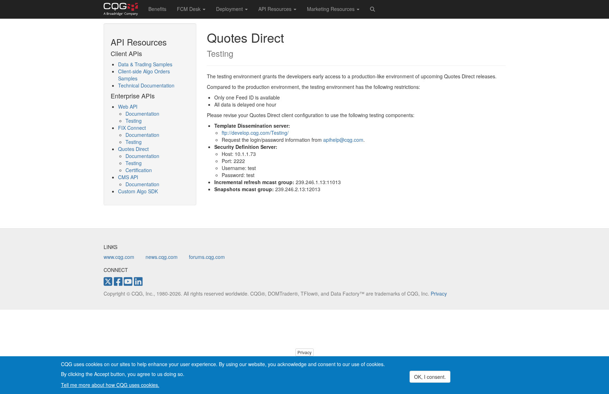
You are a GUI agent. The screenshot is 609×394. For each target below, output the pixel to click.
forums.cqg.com (207, 256)
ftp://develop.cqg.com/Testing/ (255, 132)
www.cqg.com (119, 256)
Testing (133, 120)
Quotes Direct (133, 148)
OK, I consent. (430, 376)
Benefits (157, 8)
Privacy (439, 293)
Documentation (142, 113)
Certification (138, 170)
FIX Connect (132, 127)
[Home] (123, 9)
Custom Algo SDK (138, 191)
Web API (127, 106)
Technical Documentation (146, 85)
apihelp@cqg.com (343, 139)
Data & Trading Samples (145, 64)
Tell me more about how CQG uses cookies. (110, 384)
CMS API (128, 177)
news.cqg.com (162, 256)
